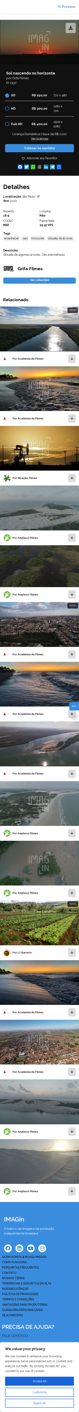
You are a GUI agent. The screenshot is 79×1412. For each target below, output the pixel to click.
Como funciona (14, 1262)
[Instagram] (42, 1248)
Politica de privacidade (20, 1294)
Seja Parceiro (12, 1315)
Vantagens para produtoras (24, 1304)
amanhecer (11, 238)
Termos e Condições (18, 1299)
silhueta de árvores (60, 238)
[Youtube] (31, 1248)
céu (25, 238)
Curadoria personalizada (22, 1310)
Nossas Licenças (15, 1288)
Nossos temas (13, 1278)
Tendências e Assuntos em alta (26, 1283)
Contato (9, 1272)
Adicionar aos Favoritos (42, 158)
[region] (39, 1377)
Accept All (39, 1381)
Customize (39, 1392)
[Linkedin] (19, 1248)
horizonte (37, 238)
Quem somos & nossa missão (24, 1257)
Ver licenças (39, 138)
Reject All (39, 1403)
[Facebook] (8, 1248)
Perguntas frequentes (20, 1267)
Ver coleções (39, 280)
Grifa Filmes (20, 78)
